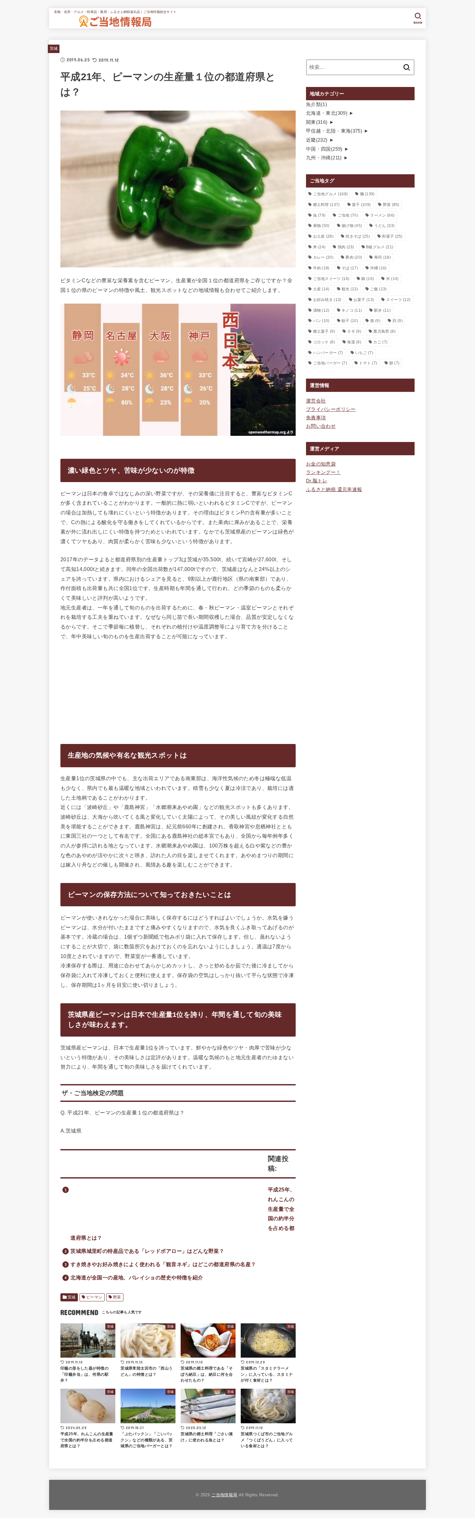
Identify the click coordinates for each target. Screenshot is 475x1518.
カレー (323, 257)
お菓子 (364, 299)
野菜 (117, 1297)
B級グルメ (379, 247)
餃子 (350, 320)
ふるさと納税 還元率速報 (334, 489)
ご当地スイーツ (331, 278)
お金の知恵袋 (321, 464)
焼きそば (357, 236)
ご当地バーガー (330, 363)
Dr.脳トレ (316, 480)
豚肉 (353, 257)
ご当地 (348, 215)
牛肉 (321, 268)
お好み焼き (327, 299)
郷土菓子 (324, 331)
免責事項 (316, 417)
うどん (384, 225)
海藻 (354, 342)
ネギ (354, 331)
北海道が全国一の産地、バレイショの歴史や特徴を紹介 (136, 1277)
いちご (364, 352)
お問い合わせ (321, 426)
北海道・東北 (326, 113)
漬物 (321, 310)
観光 (350, 289)
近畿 (317, 140)
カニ (380, 342)
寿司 (382, 257)
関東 (317, 122)
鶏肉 (346, 247)
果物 (321, 225)
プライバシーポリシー (331, 409)
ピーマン (94, 1297)
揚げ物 (352, 225)
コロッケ (324, 342)
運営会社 (316, 401)
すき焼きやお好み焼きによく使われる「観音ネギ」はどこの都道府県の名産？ (163, 1264)
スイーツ (398, 299)
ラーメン (382, 215)
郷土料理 (326, 204)
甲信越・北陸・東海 (334, 131)
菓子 (361, 204)
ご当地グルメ (330, 194)
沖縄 (378, 268)
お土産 (323, 236)
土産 (321, 289)
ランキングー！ (323, 472)
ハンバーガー (328, 352)
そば (350, 268)
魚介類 (316, 104)
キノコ (352, 310)
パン (321, 320)
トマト (368, 363)
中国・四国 (324, 149)
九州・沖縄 (324, 157)
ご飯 (378, 289)
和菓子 (392, 236)
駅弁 (382, 310)
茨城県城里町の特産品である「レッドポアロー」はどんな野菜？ (147, 1251)
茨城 (54, 48)
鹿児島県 (384, 331)
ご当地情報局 (224, 1494)
